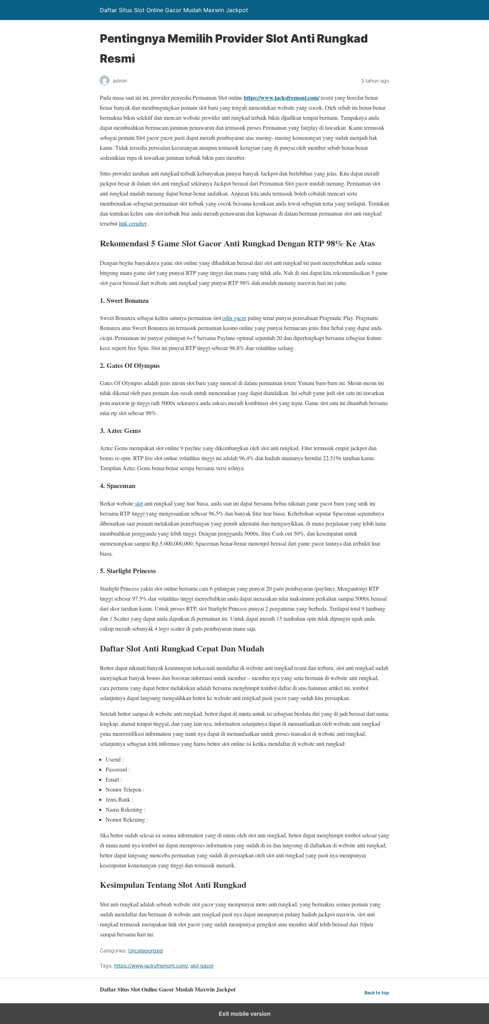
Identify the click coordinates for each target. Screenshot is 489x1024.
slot (139, 503)
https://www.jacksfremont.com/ (151, 966)
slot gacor (202, 966)
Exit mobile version (245, 1013)
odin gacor (234, 317)
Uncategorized (145, 950)
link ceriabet (132, 223)
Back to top (376, 992)
